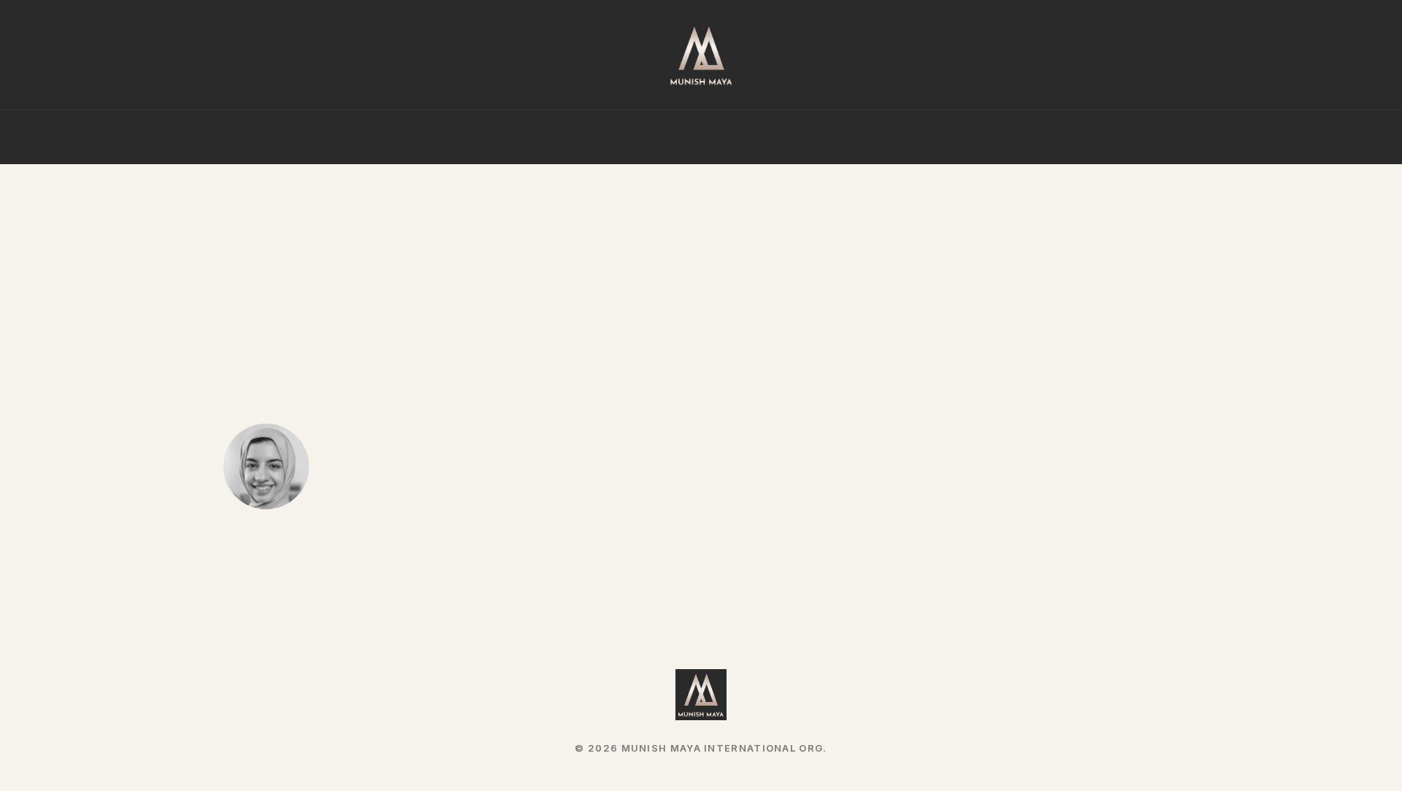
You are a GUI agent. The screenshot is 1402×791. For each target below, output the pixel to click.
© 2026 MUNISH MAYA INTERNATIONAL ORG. (701, 748)
